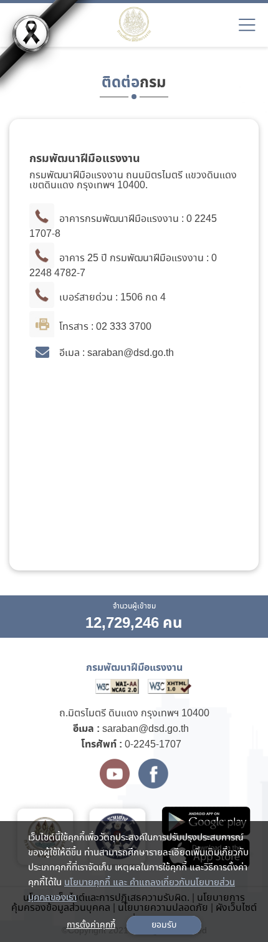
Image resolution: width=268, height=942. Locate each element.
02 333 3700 (123, 327)
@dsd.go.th (148, 354)
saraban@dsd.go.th (145, 729)
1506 (131, 298)
